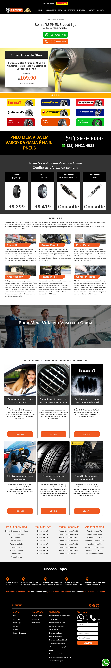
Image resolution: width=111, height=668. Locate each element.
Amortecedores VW (94, 531)
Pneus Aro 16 (42, 541)
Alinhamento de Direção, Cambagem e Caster (61, 648)
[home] (18, 10)
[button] (4, 70)
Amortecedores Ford (94, 537)
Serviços (15, 626)
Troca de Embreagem (56, 661)
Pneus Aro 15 (42, 537)
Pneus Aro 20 (42, 554)
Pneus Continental (16, 534)
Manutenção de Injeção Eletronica (60, 657)
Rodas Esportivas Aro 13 (68, 531)
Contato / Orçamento (19, 633)
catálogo (81, 10)
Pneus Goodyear (16, 541)
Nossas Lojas (17, 622)
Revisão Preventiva (55, 636)
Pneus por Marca (16, 526)
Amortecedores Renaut (94, 550)
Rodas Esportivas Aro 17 (68, 544)
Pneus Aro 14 (42, 534)
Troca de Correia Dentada (57, 643)
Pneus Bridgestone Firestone (16, 531)
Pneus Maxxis (16, 547)
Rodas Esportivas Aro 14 (68, 534)
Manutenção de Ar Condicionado (59, 654)
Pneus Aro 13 (42, 531)
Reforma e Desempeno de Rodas (59, 616)
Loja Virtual (16, 619)
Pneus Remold (16, 557)
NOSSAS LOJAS (50, 10)
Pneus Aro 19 (42, 550)
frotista (91, 10)
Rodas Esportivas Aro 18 (68, 547)
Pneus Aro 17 (42, 544)
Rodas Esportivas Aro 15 (68, 537)
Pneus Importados (17, 544)
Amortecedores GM (94, 544)
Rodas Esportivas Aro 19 (68, 550)
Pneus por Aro (42, 526)
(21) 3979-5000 (84, 138)
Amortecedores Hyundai (94, 541)
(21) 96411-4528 (80, 145)
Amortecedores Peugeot (94, 547)
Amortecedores (94, 526)
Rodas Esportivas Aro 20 (68, 554)
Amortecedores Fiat (94, 534)
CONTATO (100, 10)
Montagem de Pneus (55, 633)
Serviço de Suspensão (56, 626)
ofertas (71, 10)
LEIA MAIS (20, 434)
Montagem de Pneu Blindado (58, 640)
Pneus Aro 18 (42, 547)
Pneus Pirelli (16, 554)
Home (40, 10)
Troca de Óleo (53, 619)
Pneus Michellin (16, 550)
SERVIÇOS (62, 10)
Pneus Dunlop (16, 537)
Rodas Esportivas (68, 526)
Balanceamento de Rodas (57, 622)
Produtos (15, 629)
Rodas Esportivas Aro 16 (68, 541)
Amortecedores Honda (94, 554)
